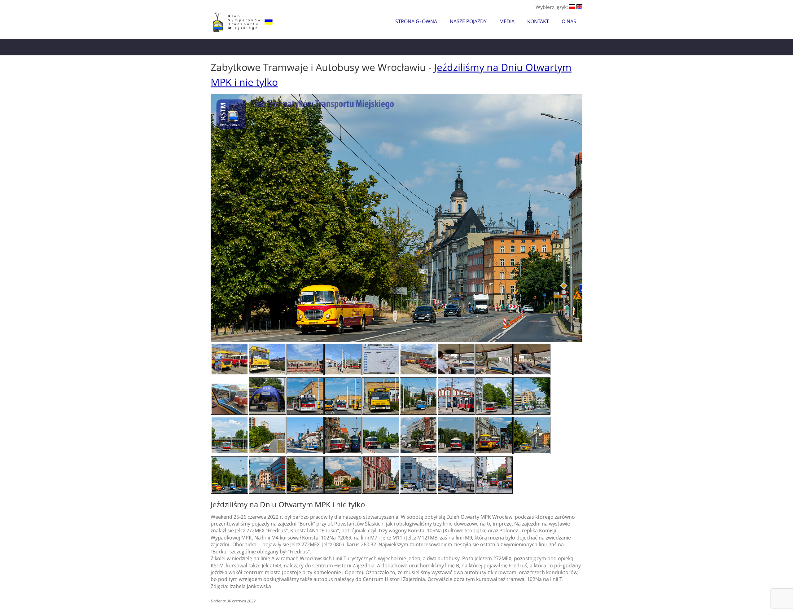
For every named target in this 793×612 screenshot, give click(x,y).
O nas (569, 21)
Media (507, 21)
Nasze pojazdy (468, 21)
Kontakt (538, 21)
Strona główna (416, 21)
